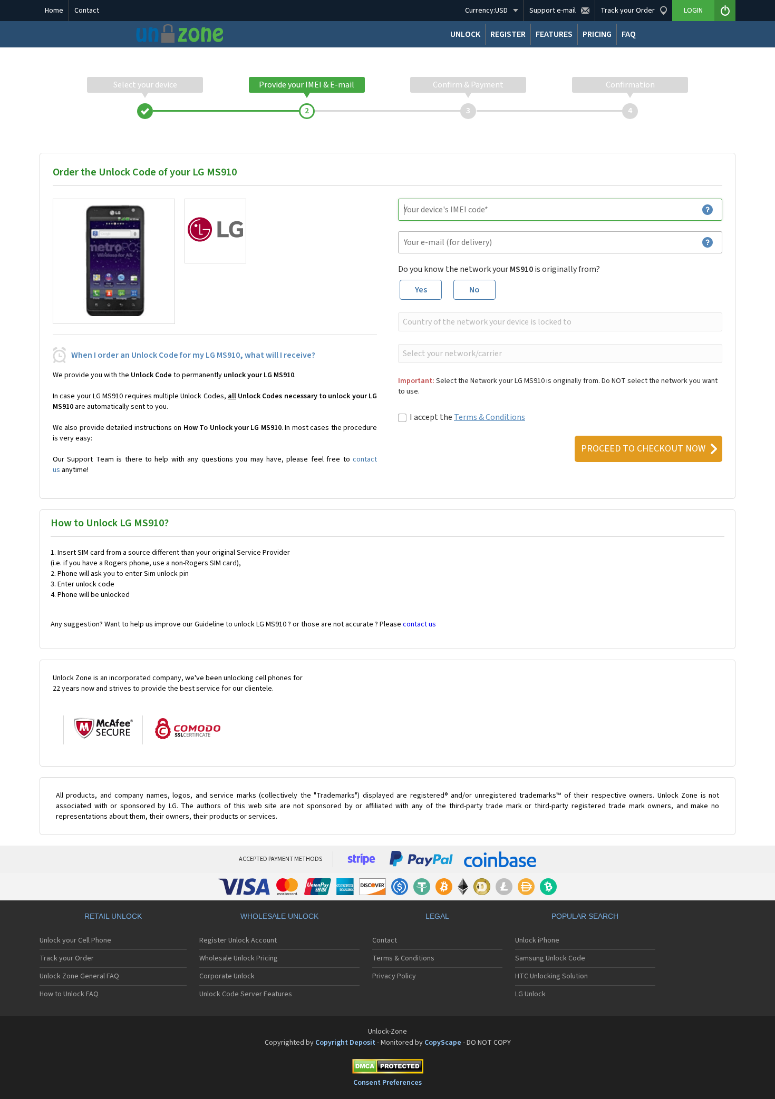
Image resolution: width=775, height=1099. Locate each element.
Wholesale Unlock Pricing (238, 958)
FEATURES (554, 34)
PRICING (597, 34)
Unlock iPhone (537, 940)
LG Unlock (530, 994)
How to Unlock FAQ (69, 994)
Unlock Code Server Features (245, 994)
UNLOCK (465, 34)
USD (486, 10)
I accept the (467, 417)
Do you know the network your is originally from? (499, 269)
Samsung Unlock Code (550, 958)
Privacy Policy (394, 976)
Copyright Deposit (345, 1042)
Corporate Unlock (227, 976)
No (474, 290)
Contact (86, 10)
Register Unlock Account (238, 940)
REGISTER (508, 34)
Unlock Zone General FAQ (79, 976)
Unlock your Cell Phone (75, 940)
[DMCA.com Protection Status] (387, 1068)
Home (54, 10)
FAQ (629, 34)
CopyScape (442, 1042)
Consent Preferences (387, 1082)
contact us (419, 624)
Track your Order (67, 958)
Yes (421, 290)
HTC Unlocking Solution (551, 976)
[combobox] (559, 322)
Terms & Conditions (489, 417)
